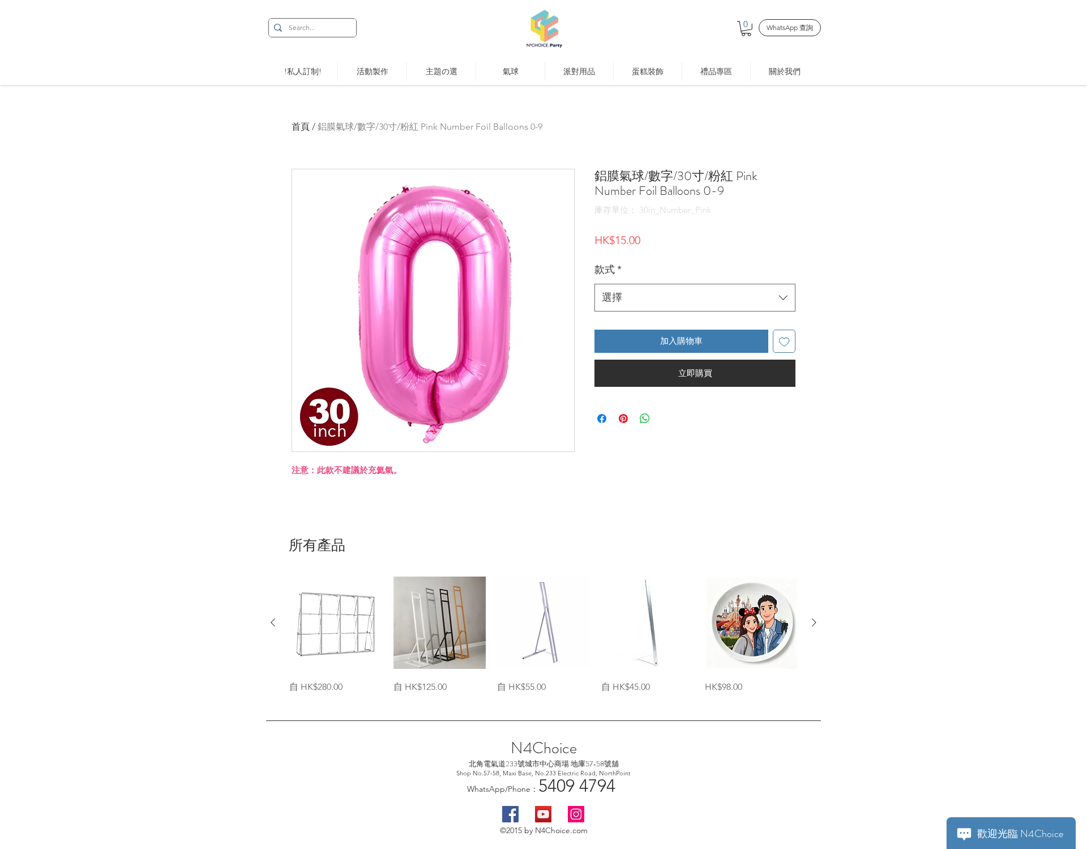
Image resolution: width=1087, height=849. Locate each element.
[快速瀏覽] (335, 623)
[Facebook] (510, 814)
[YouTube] (543, 814)
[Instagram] (576, 814)
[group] (543, 635)
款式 (608, 269)
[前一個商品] (273, 622)
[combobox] (694, 298)
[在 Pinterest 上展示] (623, 418)
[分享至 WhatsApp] (645, 418)
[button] (746, 28)
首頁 (301, 126)
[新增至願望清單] (784, 341)
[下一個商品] (814, 622)
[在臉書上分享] (602, 418)
